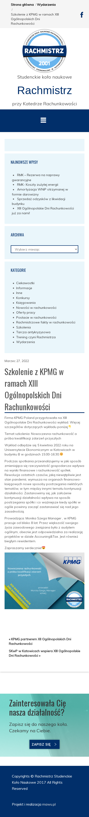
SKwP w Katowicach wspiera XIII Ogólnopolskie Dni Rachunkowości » (44, 653)
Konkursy (23, 298)
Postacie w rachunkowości (36, 317)
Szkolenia (23, 327)
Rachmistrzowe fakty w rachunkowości (45, 322)
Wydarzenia (46, 5)
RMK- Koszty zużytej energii (37, 184)
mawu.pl (48, 804)
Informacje (24, 288)
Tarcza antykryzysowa (33, 332)
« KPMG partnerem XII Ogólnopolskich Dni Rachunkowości (40, 641)
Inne (19, 293)
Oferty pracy (25, 312)
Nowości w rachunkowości (36, 308)
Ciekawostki (25, 283)
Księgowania (26, 303)
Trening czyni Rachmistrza (36, 337)
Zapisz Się (41, 744)
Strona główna (22, 5)
